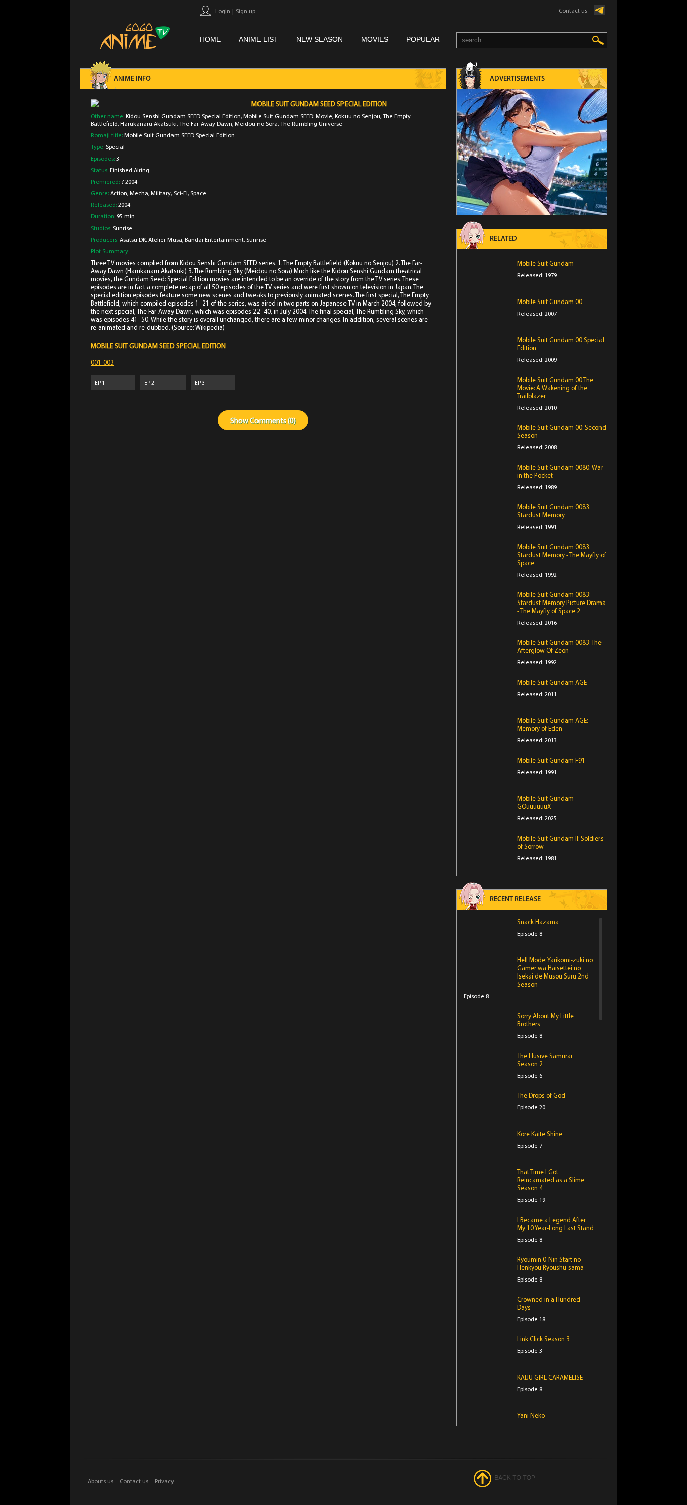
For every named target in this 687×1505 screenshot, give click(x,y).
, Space (197, 193)
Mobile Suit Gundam (545, 263)
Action (118, 193)
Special (115, 146)
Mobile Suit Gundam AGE (552, 682)
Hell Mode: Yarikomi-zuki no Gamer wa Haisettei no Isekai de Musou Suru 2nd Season (555, 972)
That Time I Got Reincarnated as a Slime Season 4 (550, 1180)
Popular (423, 39)
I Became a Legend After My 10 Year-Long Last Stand (555, 1224)
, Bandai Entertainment (213, 239)
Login (222, 11)
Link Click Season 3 (543, 1339)
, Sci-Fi (179, 193)
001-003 (102, 362)
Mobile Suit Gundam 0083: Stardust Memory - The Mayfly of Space (561, 555)
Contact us (573, 10)
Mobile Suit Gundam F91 (551, 760)
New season (319, 39)
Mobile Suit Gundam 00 (549, 301)
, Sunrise (255, 239)
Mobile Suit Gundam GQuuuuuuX (545, 802)
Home (210, 39)
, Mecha (137, 193)
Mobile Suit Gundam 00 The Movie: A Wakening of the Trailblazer (555, 387)
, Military (159, 193)
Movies (374, 39)
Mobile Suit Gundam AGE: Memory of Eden (552, 724)
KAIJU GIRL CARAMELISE (550, 1377)
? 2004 (129, 181)
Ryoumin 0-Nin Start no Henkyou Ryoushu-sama (550, 1263)
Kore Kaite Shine (539, 1134)
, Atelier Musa (164, 239)
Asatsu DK (133, 239)
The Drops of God (541, 1095)
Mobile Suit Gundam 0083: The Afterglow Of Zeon (559, 646)
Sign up (245, 11)
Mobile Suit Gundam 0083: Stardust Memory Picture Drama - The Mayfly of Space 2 (561, 602)
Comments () (273, 420)
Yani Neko (531, 1415)
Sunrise (122, 228)
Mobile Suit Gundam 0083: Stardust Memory (553, 511)
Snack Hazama (538, 922)
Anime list (258, 39)
